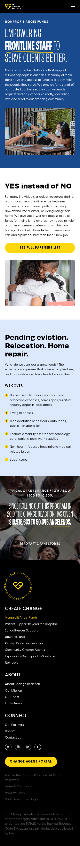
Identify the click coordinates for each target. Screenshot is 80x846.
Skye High (31, 799)
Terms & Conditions (18, 786)
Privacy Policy (15, 793)
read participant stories (40, 544)
